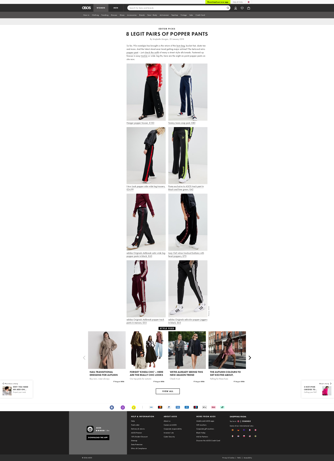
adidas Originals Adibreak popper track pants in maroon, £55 (145, 321)
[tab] (86, 15)
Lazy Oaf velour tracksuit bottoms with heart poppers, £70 (186, 254)
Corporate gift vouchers (205, 429)
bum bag (181, 45)
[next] (250, 357)
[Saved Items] (242, 8)
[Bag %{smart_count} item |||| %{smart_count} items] (248, 8)
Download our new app (217, 2)
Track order (135, 425)
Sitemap (134, 440)
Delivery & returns (138, 429)
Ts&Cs (239, 458)
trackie (144, 55)
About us (167, 421)
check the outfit (152, 52)
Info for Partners (202, 436)
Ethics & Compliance (139, 448)
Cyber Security (169, 436)
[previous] (84, 357)
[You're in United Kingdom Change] (248, 2)
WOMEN (101, 8)
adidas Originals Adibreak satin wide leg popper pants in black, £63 (146, 254)
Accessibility (248, 458)
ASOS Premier (136, 433)
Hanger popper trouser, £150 (140, 122)
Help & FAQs (238, 2)
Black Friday (200, 433)
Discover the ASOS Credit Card (208, 440)
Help (133, 421)
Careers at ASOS (170, 425)
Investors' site (169, 433)
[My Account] (235, 8)
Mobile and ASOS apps (205, 421)
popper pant (132, 52)
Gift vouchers (201, 425)
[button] (233, 430)
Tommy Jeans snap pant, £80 (181, 122)
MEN (116, 8)
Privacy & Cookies (228, 458)
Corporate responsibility (173, 429)
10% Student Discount (139, 436)
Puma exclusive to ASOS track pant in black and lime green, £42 (186, 188)
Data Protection (137, 444)
